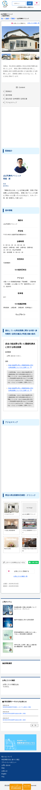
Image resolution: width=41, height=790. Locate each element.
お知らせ (4, 771)
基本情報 (9, 95)
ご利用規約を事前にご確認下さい (25, 7)
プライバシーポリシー (8, 762)
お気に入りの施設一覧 (33, 23)
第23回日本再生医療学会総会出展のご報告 (14, 713)
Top (2, 18)
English (3, 774)
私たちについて (6, 756)
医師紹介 (9, 91)
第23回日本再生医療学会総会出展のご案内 (14, 720)
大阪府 (7, 18)
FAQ (2, 768)
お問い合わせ (5, 765)
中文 (2, 776)
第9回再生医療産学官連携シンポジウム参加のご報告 (17, 707)
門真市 (13, 18)
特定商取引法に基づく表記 (10, 759)
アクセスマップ (11, 102)
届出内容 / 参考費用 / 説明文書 (16, 99)
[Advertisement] (18, 127)
